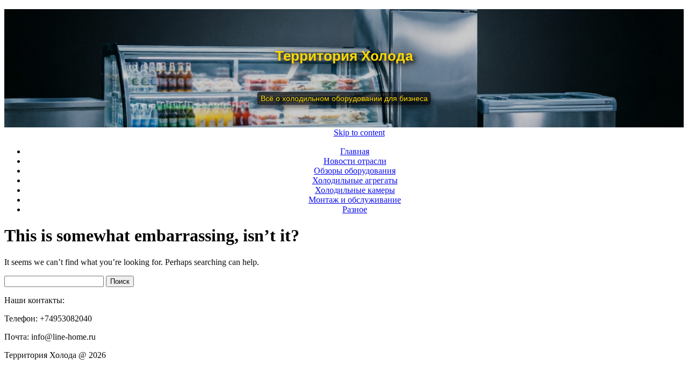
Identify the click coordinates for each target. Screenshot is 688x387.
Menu (317, 132)
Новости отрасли (355, 161)
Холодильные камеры (355, 190)
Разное (354, 209)
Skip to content (359, 132)
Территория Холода (344, 56)
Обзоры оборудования (355, 170)
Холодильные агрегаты (355, 180)
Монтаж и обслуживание (355, 199)
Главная (354, 151)
